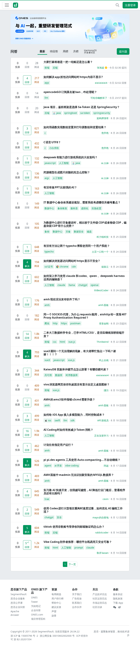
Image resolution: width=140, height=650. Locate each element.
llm (46, 97)
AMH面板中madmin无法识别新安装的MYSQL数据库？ (79, 475)
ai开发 (58, 465)
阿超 (106, 465)
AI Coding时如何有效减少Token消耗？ (68, 430)
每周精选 (56, 594)
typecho (49, 251)
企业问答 (36, 610)
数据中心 (49, 208)
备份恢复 (62, 208)
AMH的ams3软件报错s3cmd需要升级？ (69, 399)
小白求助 (54, 148)
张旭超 (100, 67)
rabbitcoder (102, 532)
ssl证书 (49, 266)
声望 (54, 611)
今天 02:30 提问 (118, 67)
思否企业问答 (18, 607)
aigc (47, 178)
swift (57, 420)
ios (49, 420)
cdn (74, 266)
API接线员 (103, 420)
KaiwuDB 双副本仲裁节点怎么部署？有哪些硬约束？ (76, 369)
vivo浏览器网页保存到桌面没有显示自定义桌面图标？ (77, 384)
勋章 (54, 615)
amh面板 (103, 305)
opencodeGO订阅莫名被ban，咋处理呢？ (70, 92)
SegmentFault (18, 594)
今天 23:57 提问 (118, 97)
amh (47, 305)
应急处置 (96, 208)
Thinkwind (103, 341)
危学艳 (105, 133)
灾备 (68, 231)
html (62, 341)
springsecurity (101, 113)
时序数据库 (72, 375)
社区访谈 (97, 607)
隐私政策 (118, 598)
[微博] (119, 607)
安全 (59, 517)
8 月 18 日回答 (119, 420)
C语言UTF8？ (52, 142)
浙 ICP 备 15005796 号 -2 (24, 635)
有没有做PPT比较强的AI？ (60, 187)
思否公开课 (17, 602)
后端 (55, 67)
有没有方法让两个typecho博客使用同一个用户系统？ (77, 246)
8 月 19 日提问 (119, 390)
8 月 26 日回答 (119, 133)
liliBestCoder (101, 290)
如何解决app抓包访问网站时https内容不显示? (73, 77)
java (58, 113)
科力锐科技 (103, 236)
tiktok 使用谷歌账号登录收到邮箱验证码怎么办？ (74, 526)
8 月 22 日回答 (119, 341)
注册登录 (130, 5)
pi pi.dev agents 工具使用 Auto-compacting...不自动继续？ (82, 460)
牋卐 (106, 390)
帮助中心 (56, 602)
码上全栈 (104, 360)
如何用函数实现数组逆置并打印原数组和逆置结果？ (75, 127)
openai (95, 285)
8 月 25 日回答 (119, 236)
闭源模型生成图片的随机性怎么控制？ (67, 172)
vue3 (47, 360)
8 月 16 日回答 (119, 480)
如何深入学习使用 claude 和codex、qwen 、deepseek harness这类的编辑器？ (84, 277)
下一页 (72, 564)
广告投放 (77, 598)
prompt (78, 547)
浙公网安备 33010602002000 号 (57, 635)
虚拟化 (84, 208)
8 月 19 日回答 (119, 405)
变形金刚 (104, 323)
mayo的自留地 (101, 517)
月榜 (76, 51)
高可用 (48, 375)
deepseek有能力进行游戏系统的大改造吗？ (70, 157)
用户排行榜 (58, 598)
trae (47, 499)
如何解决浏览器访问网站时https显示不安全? (72, 261)
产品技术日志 (100, 594)
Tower (34, 601)
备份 (47, 231)
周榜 (65, 51)
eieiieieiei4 (101, 82)
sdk (72, 420)
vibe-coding (72, 465)
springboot (70, 113)
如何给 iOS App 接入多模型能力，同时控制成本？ (74, 415)
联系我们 (77, 602)
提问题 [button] (123, 51)
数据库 (58, 375)
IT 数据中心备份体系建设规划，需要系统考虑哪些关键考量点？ (82, 202)
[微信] (114, 607)
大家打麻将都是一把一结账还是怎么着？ (68, 62)
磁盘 (89, 231)
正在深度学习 (101, 435)
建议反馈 (56, 607)
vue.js (71, 341)
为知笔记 (36, 606)
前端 (47, 67)
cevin (106, 499)
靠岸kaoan (103, 552)
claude (61, 285)
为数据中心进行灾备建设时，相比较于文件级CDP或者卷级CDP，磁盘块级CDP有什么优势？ (85, 224)
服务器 (74, 208)
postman (75, 323)
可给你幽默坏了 (98, 97)
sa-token (85, 113)
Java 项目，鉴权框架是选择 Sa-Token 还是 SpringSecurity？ (82, 107)
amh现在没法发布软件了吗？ (62, 299)
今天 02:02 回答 (118, 82)
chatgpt (82, 285)
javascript (50, 163)
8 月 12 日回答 (119, 517)
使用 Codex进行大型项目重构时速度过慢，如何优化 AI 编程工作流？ (83, 509)
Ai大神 (105, 163)
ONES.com (37, 614)
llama (72, 285)
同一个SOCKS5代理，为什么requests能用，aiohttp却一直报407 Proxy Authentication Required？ (85, 315)
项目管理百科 (38, 618)
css (54, 341)
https (64, 323)
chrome (64, 266)
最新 (42, 51)
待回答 (54, 51)
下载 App (118, 602)
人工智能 (64, 163)
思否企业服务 (18, 598)
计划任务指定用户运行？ (59, 445)
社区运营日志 (100, 598)
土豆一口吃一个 (100, 251)
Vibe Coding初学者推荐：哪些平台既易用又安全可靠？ (78, 542)
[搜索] (117, 5)
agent (48, 465)
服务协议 (118, 594)
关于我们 (77, 594)
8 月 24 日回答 (119, 251)
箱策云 (105, 266)
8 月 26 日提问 (119, 118)
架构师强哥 (103, 118)
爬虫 (47, 323)
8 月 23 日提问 (119, 323)
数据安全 (78, 231)
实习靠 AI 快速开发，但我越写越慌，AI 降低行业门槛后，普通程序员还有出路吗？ (84, 491)
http (55, 323)
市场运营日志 (100, 602)
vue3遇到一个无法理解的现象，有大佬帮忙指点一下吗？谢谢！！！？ (80, 352)
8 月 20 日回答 (119, 375)
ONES (34, 597)
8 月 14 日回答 (119, 532)
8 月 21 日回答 (119, 360)
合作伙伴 (77, 607)
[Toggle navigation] (7, 5)
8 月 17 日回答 (119, 465)
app (47, 82)
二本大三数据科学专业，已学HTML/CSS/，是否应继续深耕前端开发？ (84, 334)
